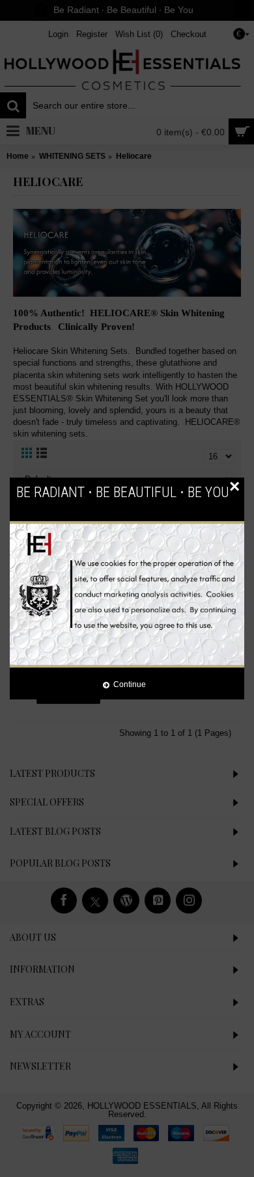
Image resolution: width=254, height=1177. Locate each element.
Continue (129, 684)
